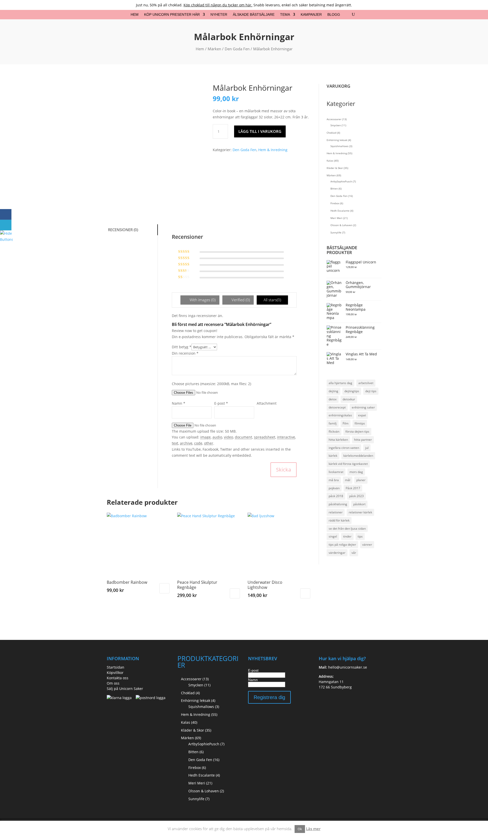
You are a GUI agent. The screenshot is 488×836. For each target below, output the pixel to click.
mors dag (356, 472)
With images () (202, 299)
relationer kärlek (360, 512)
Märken (214, 48)
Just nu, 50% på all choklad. (194, 5)
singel (333, 536)
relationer (336, 512)
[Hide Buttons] (6, 239)
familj (333, 423)
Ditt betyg (181, 346)
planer (360, 480)
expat (362, 415)
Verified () (240, 299)
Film (345, 423)
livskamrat (336, 472)
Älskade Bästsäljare (253, 15)
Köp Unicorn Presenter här (172, 15)
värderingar (337, 552)
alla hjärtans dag (340, 383)
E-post (253, 670)
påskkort (359, 504)
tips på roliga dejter (342, 544)
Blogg (333, 15)
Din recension (185, 353)
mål (347, 480)
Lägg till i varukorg (259, 131)
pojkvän (334, 488)
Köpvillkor (115, 672)
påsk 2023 (356, 496)
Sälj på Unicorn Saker (125, 688)
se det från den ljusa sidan (347, 528)
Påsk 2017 (353, 488)
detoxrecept (337, 407)
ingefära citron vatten (344, 448)
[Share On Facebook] (5, 214)
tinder (347, 536)
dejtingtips (351, 391)
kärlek (333, 455)
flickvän (334, 431)
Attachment (267, 403)
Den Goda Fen (237, 48)
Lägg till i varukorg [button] (164, 588)
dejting (333, 391)
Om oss (113, 683)
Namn (253, 680)
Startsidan (115, 667)
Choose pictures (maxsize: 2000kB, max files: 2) (211, 383)
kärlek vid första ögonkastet (348, 464)
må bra (334, 480)
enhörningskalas (340, 415)
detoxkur (349, 399)
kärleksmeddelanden (358, 455)
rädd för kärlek (339, 520)
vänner (367, 544)
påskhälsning (338, 504)
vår (354, 552)
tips (360, 536)
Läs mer (313, 828)
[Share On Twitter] (5, 225)
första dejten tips (357, 431)
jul (367, 448)
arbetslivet (365, 383)
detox (333, 399)
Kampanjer (311, 15)
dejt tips (370, 391)
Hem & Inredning (272, 149)
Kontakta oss (117, 677)
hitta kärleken (338, 439)
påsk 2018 (336, 496)
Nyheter (218, 15)
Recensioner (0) (123, 229)
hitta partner (363, 439)
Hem (135, 15)
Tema (285, 15)
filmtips (360, 423)
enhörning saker (363, 407)
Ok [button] (300, 829)
